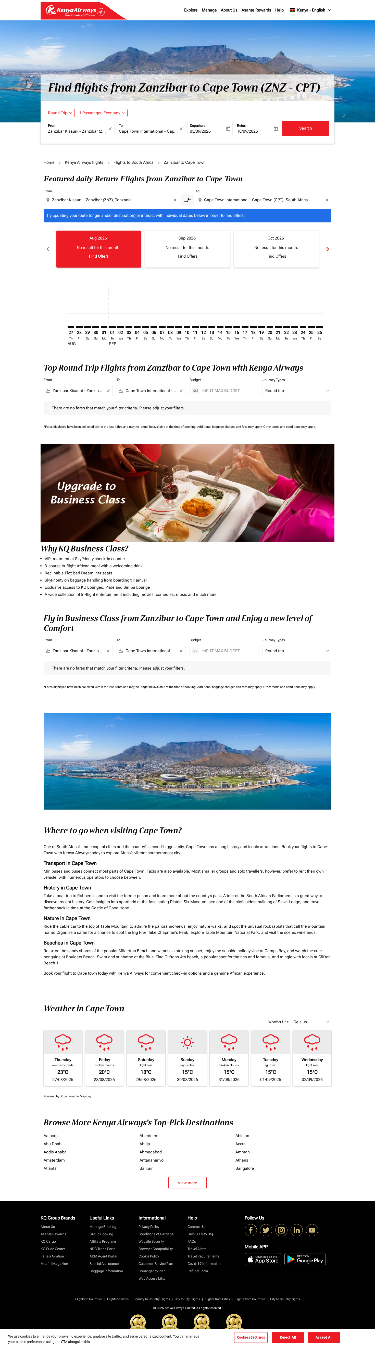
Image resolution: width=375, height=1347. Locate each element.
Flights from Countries (250, 1299)
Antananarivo (152, 1160)
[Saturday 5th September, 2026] (145, 327)
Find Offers (99, 256)
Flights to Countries (88, 1299)
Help (279, 10)
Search (305, 128)
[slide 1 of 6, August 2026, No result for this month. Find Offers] (98, 249)
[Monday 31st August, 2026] (104, 327)
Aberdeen (148, 1135)
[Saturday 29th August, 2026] (87, 327)
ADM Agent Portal (103, 1256)
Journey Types (273, 380)
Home (49, 162)
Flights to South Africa (134, 162)
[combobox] (77, 131)
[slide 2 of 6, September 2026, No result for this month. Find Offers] (187, 249)
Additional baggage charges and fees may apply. (230, 427)
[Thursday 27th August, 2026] (71, 327)
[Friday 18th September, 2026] (253, 327)
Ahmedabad (151, 1152)
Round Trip (57, 112)
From (52, 125)
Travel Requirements (203, 1256)
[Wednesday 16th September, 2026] (236, 327)
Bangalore (244, 1168)
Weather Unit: (278, 1022)
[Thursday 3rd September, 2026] (129, 327)
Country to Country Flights (151, 1299)
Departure (197, 125)
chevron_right (327, 249)
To (121, 125)
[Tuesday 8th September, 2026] (170, 327)
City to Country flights (285, 1299)
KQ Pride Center (53, 1249)
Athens (241, 1160)
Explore (191, 10)
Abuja (145, 1143)
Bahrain (147, 1168)
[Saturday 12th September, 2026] (203, 327)
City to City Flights (187, 1299)
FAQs (192, 1241)
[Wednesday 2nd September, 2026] (120, 327)
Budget (195, 380)
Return (242, 125)
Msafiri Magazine (54, 1264)
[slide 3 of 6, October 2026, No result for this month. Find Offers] (276, 249)
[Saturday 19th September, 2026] (261, 327)
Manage (209, 10)
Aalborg (51, 1135)
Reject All (288, 1337)
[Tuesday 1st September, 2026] (112, 327)
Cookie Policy (149, 1256)
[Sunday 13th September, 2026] (211, 327)
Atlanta (50, 1168)
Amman (242, 1152)
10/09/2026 (247, 131)
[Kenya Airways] (251, 1230)
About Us (229, 10)
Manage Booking (103, 1227)
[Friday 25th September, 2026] (311, 327)
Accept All (324, 1337)
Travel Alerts (197, 1249)
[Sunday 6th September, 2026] (154, 327)
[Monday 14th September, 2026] (220, 327)
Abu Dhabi (53, 1143)
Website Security (151, 1241)
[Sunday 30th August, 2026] (95, 327)
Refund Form (198, 1271)
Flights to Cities (118, 1299)
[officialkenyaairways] (281, 1230)
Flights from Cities (217, 1299)
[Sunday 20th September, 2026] (270, 327)
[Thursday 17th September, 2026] (245, 327)
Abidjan (242, 1135)
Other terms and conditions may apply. (289, 427)
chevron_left (48, 249)
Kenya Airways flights (84, 162)
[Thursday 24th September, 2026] (303, 327)
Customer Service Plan (156, 1264)
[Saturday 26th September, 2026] (319, 327)
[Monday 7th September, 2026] (162, 327)
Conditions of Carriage (156, 1234)
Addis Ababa (55, 1152)
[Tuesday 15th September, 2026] (228, 327)
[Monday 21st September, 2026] (278, 327)
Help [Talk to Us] (200, 1234)
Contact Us (196, 1227)
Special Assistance (104, 1264)
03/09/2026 (200, 131)
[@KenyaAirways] (266, 1230)
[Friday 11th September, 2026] (195, 327)
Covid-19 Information (204, 1264)
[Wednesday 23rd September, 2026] (294, 327)
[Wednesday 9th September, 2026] (178, 327)
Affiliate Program (103, 1241)
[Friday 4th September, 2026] (137, 327)
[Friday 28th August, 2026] (79, 327)
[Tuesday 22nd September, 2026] (286, 327)
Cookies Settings (251, 1337)
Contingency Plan (152, 1271)
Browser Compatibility (156, 1249)
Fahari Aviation (52, 1256)
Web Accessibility (152, 1278)
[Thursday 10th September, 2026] (187, 327)
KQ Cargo (48, 1241)
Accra (240, 1143)
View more (187, 1182)
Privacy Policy (149, 1227)
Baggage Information (106, 1271)
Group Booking (101, 1234)
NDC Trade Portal (103, 1249)
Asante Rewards (256, 10)
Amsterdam (54, 1160)
